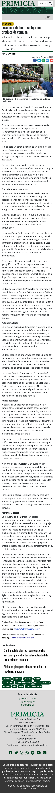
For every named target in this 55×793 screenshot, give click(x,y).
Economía (28, 679)
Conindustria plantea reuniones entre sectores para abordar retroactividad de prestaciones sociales (26, 655)
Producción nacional (42, 682)
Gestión (37, 679)
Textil (21, 686)
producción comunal (24, 682)
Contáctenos (27, 704)
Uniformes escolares (34, 686)
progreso (6, 686)
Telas (14, 686)
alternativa (7, 679)
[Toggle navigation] (48, 17)
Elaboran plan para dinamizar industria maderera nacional (25, 669)
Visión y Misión (27, 701)
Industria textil (8, 682)
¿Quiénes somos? (27, 698)
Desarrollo (17, 679)
